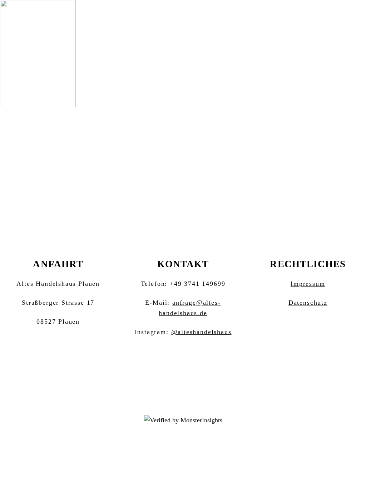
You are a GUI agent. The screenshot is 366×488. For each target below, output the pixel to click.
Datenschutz (307, 302)
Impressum (308, 283)
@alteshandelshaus (201, 331)
